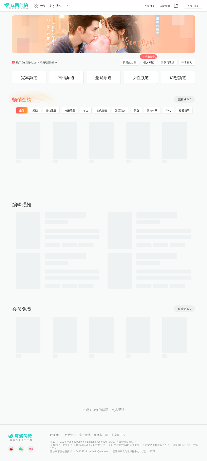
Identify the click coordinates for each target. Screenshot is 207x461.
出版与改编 (167, 62)
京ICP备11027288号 (61, 444)
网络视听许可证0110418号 (91, 444)
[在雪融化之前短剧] (103, 34)
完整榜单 (183, 99)
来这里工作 (118, 435)
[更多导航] (68, 5)
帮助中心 (70, 435)
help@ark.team (100, 451)
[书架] (176, 5)
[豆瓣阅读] (16, 5)
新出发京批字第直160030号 (124, 444)
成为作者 (165, 5)
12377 (151, 451)
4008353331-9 (82, 451)
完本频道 (29, 77)
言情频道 (66, 77)
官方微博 (85, 435)
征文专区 (148, 62)
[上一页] (4, 155)
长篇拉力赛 (129, 62)
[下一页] (203, 155)
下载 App (149, 5)
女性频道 (141, 77)
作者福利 (187, 62)
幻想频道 (178, 77)
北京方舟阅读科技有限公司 (123, 441)
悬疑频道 (103, 77)
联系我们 (55, 435)
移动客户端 (101, 435)
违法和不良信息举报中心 (126, 451)
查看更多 (183, 309)
